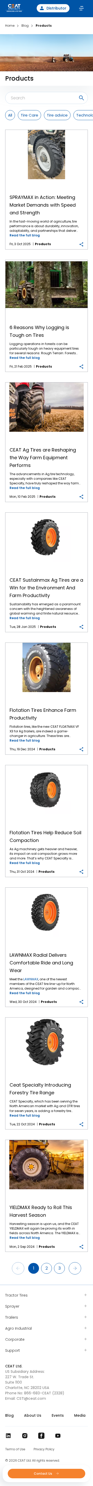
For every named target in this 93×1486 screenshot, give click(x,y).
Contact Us (43, 1473)
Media (80, 1415)
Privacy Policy (44, 1449)
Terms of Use (15, 1449)
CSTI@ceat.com (31, 1398)
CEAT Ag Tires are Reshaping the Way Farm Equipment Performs (47, 382)
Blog (9, 1415)
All (10, 115)
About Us (32, 1415)
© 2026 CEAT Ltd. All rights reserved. (32, 1460)
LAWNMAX (30, 979)
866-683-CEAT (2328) (44, 1393)
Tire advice (57, 115)
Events (58, 1415)
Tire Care (29, 115)
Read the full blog (25, 235)
